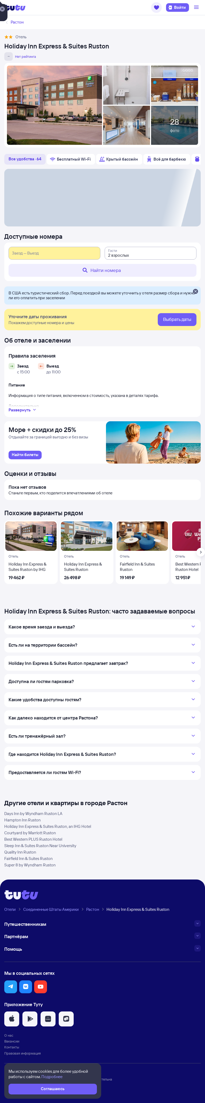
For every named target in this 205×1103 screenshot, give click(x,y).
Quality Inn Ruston (20, 852)
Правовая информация (22, 1053)
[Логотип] (15, 7)
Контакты (11, 1047)
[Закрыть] (195, 291)
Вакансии (11, 1041)
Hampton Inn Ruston (22, 819)
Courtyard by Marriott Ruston (30, 832)
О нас (8, 1035)
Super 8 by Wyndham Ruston (30, 864)
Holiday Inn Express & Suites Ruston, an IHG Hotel (47, 826)
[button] (156, 7)
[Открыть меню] (197, 7)
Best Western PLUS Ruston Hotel (33, 839)
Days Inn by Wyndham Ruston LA (33, 813)
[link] (25, 455)
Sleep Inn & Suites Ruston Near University (40, 845)
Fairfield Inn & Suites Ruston (28, 858)
